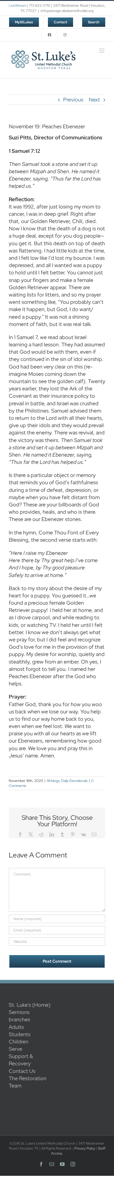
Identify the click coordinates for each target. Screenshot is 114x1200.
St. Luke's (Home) (30, 1004)
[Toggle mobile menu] (102, 51)
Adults (16, 1027)
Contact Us (22, 1071)
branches (19, 1019)
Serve (15, 1048)
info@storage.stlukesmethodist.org (67, 10)
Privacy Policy (85, 1148)
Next (94, 99)
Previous (73, 99)
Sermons (19, 1012)
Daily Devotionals (74, 780)
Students (19, 1034)
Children (18, 1041)
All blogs (53, 780)
